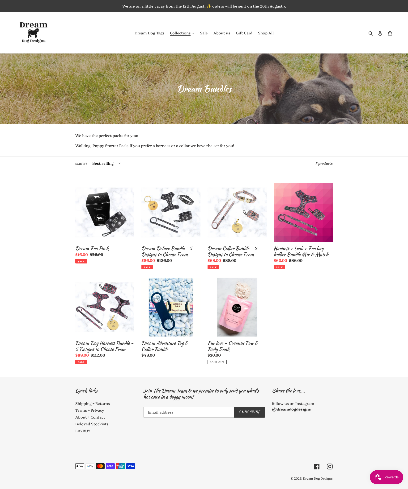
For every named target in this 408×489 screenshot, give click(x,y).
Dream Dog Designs (318, 478)
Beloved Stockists (91, 423)
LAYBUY (82, 430)
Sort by (81, 163)
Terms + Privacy (89, 410)
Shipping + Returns (92, 403)
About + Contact (90, 416)
